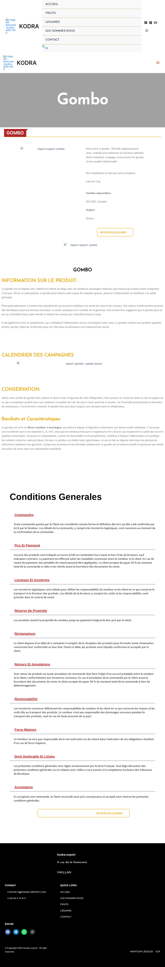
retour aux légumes (113, 232)
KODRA (29, 26)
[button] (82, 515)
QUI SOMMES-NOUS (60, 31)
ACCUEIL (51, 4)
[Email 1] (155, 22)
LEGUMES (52, 22)
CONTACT (52, 39)
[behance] (146, 30)
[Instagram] (150, 22)
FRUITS (50, 13)
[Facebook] (145, 22)
